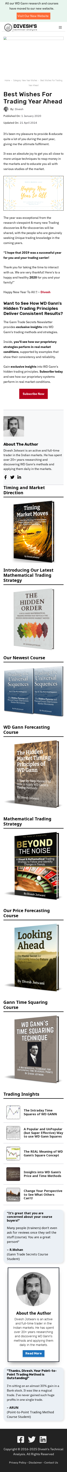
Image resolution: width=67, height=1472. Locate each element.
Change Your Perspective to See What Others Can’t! (43, 1194)
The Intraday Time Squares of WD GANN (40, 1112)
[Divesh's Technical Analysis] (20, 28)
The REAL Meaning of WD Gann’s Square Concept (43, 1153)
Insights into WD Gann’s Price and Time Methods (42, 1174)
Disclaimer (35, 1462)
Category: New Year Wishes (25, 80)
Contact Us (51, 1462)
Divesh (19, 109)
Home (7, 80)
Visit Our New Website (33, 16)
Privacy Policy (17, 1462)
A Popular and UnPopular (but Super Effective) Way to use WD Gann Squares (43, 1132)
